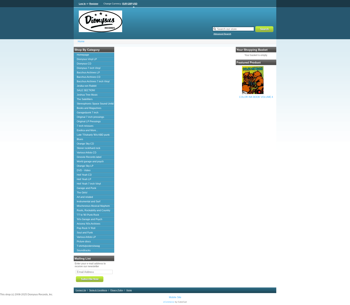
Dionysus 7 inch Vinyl (88, 68)
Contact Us (81, 290)
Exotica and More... (87, 130)
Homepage (83, 54)
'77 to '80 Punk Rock (88, 214)
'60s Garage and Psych (89, 219)
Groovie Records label (89, 157)
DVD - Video (84, 170)
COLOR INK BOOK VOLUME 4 (256, 97)
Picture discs (84, 241)
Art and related (85, 197)
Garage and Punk (86, 188)
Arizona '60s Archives (88, 223)
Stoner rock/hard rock (88, 148)
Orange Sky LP (85, 166)
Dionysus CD (84, 63)
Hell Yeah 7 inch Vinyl (89, 183)
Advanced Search (222, 34)
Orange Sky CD (85, 143)
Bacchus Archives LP (88, 72)
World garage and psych (90, 161)
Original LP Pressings (89, 121)
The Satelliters (85, 99)
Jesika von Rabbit (86, 85)
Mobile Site (175, 297)
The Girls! (82, 192)
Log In (82, 3)
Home (81, 41)
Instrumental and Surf (88, 201)
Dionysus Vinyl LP (87, 59)
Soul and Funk (85, 232)
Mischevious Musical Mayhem (93, 206)
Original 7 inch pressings (90, 117)
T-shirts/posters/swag (88, 246)
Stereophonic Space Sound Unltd (95, 103)
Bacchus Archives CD (88, 77)
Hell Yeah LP (84, 179)
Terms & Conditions (98, 290)
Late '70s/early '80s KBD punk (93, 134)
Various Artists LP (86, 237)
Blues (80, 139)
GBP (129, 3)
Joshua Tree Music (87, 94)
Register (93, 3)
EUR (124, 3)
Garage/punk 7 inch (87, 112)
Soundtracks (84, 250)
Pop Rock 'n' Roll (86, 228)
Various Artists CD (86, 152)
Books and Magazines (89, 108)
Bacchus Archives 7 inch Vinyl (93, 81)
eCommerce (168, 302)
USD (135, 3)
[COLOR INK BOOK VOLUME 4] (253, 93)
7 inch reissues (85, 126)
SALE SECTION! (86, 90)
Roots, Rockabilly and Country (93, 210)
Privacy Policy (116, 290)
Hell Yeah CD (84, 174)
